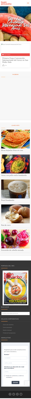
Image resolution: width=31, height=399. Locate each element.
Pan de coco (5, 225)
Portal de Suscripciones (9, 333)
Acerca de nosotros (8, 324)
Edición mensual (7, 330)
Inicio (4, 34)
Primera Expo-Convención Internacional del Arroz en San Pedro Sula (15, 60)
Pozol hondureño (7, 200)
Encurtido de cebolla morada (12, 250)
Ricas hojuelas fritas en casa (12, 150)
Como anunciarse (7, 327)
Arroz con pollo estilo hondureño (14, 175)
